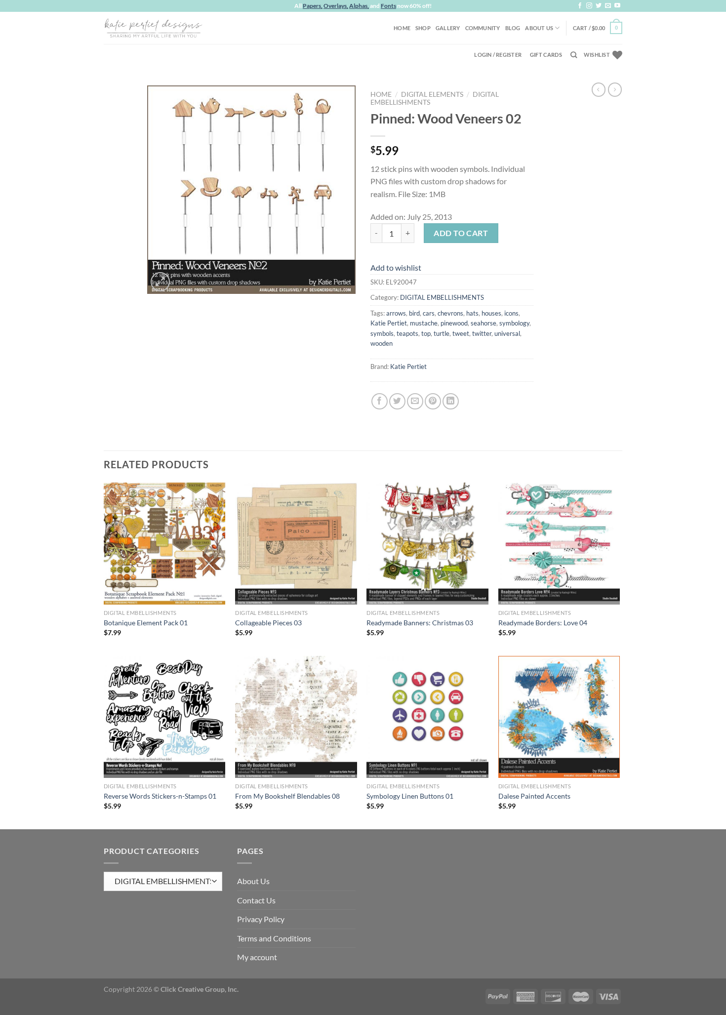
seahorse (483, 323)
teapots (407, 333)
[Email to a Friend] (415, 401)
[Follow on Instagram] (589, 5)
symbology (514, 323)
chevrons (450, 313)
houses (491, 313)
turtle (441, 333)
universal (507, 333)
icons (511, 313)
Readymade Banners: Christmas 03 (419, 622)
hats (472, 313)
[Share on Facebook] (379, 401)
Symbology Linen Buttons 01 (409, 796)
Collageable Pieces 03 (268, 622)
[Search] (573, 55)
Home (402, 28)
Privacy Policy (260, 919)
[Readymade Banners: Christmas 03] (427, 544)
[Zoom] (160, 281)
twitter (481, 333)
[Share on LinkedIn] (451, 401)
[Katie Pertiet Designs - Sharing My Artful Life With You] (153, 27)
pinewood (454, 323)
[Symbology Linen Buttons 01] (427, 717)
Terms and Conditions (274, 938)
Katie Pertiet (388, 323)
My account (257, 957)
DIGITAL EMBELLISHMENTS (442, 297)
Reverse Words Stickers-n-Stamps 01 (160, 796)
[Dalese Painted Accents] (559, 717)
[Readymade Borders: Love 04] (559, 544)
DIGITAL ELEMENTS (432, 94)
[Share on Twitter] (397, 401)
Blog (513, 28)
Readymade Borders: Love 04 (542, 622)
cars (429, 313)
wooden (381, 343)
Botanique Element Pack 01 (146, 622)
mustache (424, 323)
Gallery (448, 28)
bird (414, 313)
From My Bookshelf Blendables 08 (287, 796)
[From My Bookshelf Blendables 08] (296, 717)
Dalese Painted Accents (534, 796)
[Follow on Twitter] (599, 5)
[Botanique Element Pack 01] (165, 544)
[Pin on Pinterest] (433, 401)
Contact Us (256, 900)
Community (482, 28)
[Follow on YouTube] (617, 5)
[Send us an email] (608, 5)
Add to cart (461, 233)
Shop (423, 28)
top (426, 333)
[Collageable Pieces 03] (296, 544)
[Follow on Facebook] (580, 5)
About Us (539, 28)
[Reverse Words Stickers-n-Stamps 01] (165, 717)
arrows (396, 313)
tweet (460, 333)
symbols (382, 333)
